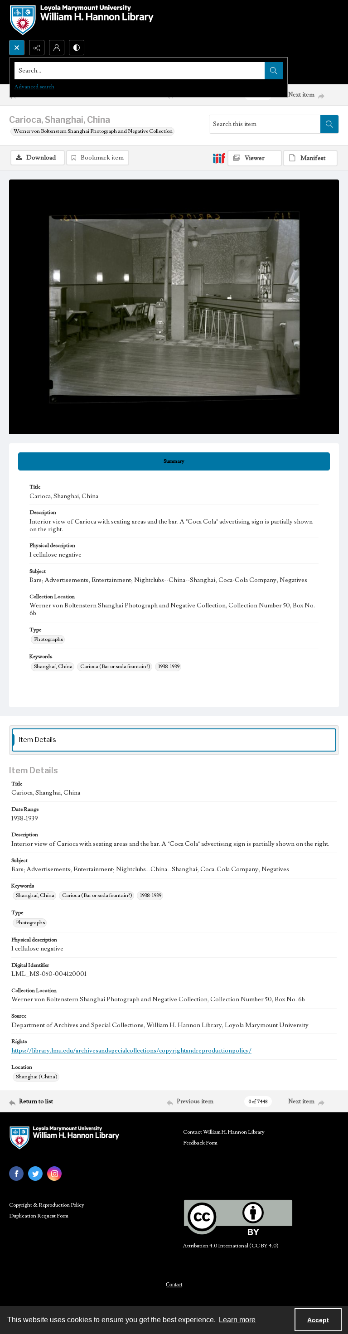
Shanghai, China (53, 666)
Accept (318, 1320)
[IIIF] (219, 157)
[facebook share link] (16, 1173)
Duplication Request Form (38, 1216)
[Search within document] (329, 124)
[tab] (174, 461)
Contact (174, 1284)
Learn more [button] (237, 1320)
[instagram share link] (54, 1173)
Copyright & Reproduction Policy (46, 1205)
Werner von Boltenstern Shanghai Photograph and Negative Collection (93, 131)
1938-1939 (168, 666)
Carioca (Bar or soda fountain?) (115, 666)
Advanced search (34, 86)
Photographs (48, 639)
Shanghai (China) (37, 1076)
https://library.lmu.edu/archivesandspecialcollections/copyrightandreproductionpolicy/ (131, 1051)
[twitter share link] (35, 1173)
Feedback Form (200, 1143)
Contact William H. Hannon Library (224, 1132)
